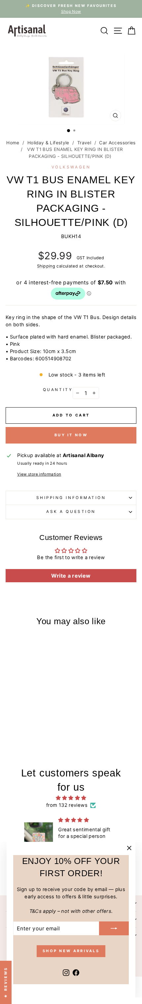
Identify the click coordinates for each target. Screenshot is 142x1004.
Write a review (70, 575)
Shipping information (71, 497)
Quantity (58, 389)
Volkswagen (71, 167)
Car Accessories (117, 142)
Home (12, 142)
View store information (39, 474)
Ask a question (70, 511)
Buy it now (71, 435)
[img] (71, 798)
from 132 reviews (67, 805)
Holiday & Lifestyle (48, 142)
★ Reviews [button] (5, 982)
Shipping (46, 266)
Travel (84, 142)
